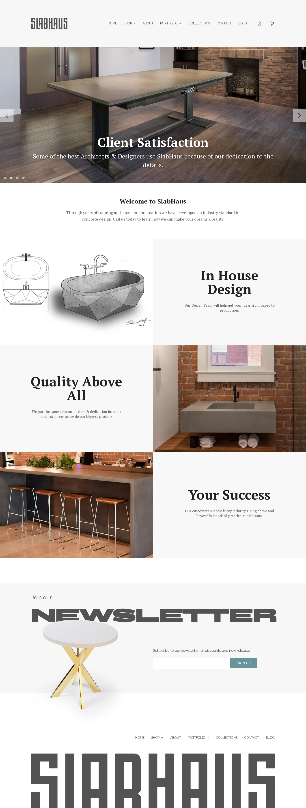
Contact (224, 23)
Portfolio (169, 23)
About (148, 23)
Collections (199, 23)
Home (112, 23)
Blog (242, 23)
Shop (128, 23)
